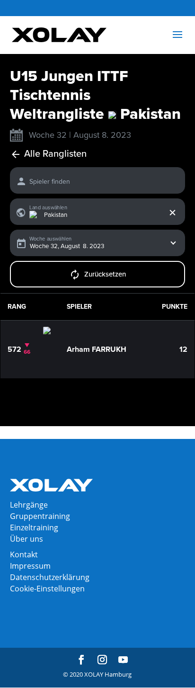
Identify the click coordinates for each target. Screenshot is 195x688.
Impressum (30, 566)
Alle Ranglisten (55, 154)
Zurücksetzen (105, 274)
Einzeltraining (34, 527)
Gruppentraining (40, 516)
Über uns (26, 539)
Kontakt (24, 554)
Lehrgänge (29, 505)
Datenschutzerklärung (49, 577)
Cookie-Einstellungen (47, 588)
